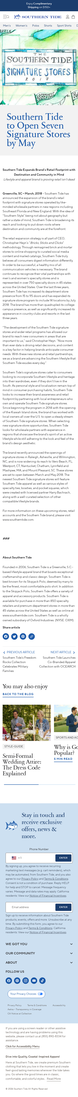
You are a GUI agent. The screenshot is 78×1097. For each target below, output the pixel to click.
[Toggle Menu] (6, 17)
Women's (21, 26)
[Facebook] (9, 980)
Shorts (48, 26)
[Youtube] (34, 980)
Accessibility (59, 1005)
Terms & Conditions (56, 879)
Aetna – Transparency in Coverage (24, 1009)
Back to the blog (18, 694)
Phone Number (39, 849)
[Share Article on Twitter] (14, 636)
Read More (54, 1079)
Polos (35, 26)
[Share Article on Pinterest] (23, 636)
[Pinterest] (17, 980)
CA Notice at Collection (20, 1013)
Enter (63, 857)
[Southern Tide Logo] (37, 16)
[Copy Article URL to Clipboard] (31, 636)
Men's (7, 26)
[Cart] (73, 17)
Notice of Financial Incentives (48, 932)
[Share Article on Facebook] (6, 636)
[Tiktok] (42, 980)
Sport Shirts (64, 26)
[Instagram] (25, 980)
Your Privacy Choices (23, 994)
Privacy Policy (29, 879)
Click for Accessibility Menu (23, 1046)
